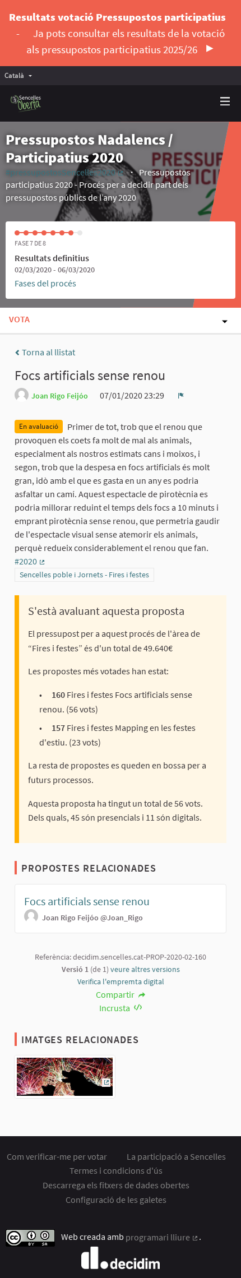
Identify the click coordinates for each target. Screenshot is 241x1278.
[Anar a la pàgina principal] (26, 103)
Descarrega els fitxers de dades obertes (116, 1185)
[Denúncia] (181, 395)
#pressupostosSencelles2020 (65, 172)
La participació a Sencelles (176, 1156)
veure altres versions (145, 969)
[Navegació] (225, 102)
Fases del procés (45, 283)
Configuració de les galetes (116, 1199)
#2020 (30, 561)
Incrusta (115, 1007)
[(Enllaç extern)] (65, 1080)
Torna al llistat (47, 352)
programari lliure (162, 1237)
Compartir (116, 994)
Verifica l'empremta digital (120, 981)
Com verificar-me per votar (57, 1156)
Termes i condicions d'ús (116, 1170)
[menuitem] (21, 75)
